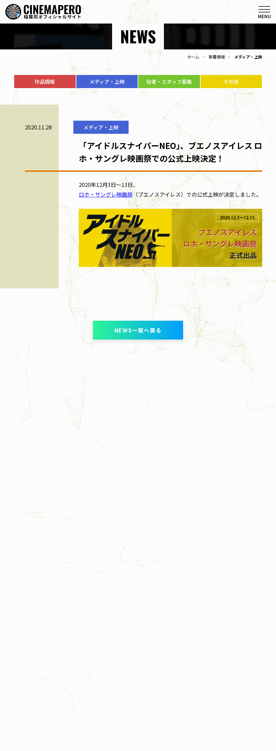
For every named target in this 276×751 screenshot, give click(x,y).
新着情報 (217, 57)
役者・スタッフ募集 (169, 81)
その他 (231, 81)
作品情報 (45, 81)
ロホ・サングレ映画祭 (106, 194)
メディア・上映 (107, 81)
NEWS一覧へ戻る (138, 330)
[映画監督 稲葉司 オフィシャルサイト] (43, 15)
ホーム (193, 57)
